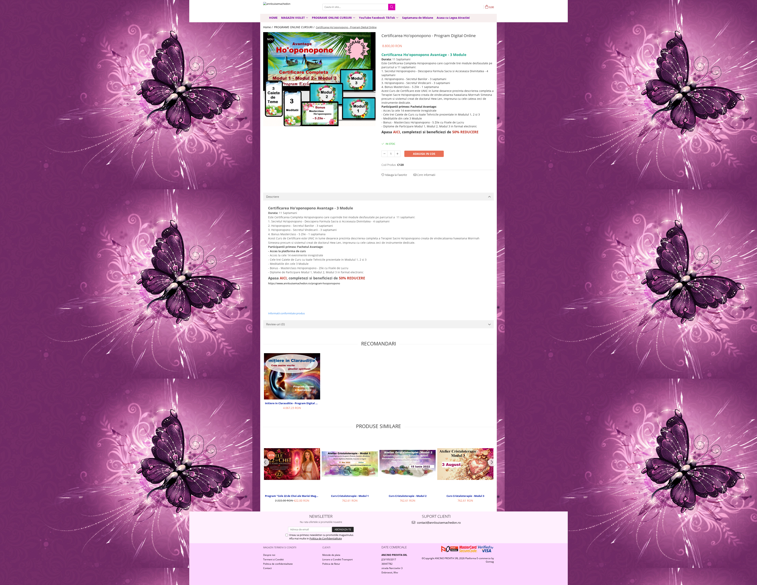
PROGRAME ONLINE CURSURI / (294, 27)
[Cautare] (391, 7)
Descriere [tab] (272, 197)
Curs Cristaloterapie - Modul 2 (407, 496)
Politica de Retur (331, 563)
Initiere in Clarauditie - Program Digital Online (292, 403)
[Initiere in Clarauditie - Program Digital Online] (292, 376)
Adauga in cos (424, 154)
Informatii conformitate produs (286, 313)
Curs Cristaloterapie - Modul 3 (465, 496)
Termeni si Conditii (273, 559)
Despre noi (269, 555)
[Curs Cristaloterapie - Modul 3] (465, 464)
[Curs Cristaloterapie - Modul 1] (350, 464)
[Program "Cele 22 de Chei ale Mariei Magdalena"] (292, 464)
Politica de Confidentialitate (326, 538)
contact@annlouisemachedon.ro (438, 522)
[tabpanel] (319, 79)
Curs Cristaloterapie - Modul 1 (350, 496)
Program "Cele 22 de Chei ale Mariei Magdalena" (292, 496)
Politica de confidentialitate (278, 563)
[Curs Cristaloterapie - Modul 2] (407, 464)
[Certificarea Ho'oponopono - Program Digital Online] (319, 79)
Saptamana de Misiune (417, 18)
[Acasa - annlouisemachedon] (283, 7)
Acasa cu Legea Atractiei (453, 18)
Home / (268, 27)
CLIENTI (326, 547)
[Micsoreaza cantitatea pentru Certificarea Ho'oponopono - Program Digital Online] (384, 154)
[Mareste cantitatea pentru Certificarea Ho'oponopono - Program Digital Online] (397, 154)
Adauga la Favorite (395, 175)
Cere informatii (425, 175)
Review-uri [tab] (275, 324)
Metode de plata (331, 555)
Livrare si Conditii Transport (337, 559)
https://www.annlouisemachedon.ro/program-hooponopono (304, 283)
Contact (267, 568)
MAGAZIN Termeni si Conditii (279, 547)
